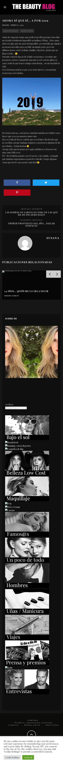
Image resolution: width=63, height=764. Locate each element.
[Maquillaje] (27, 500)
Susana (5, 25)
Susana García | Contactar (32, 377)
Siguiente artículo (31, 220)
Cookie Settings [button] (12, 757)
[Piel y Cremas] (12, 507)
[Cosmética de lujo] (14, 449)
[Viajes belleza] (27, 638)
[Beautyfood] (11, 442)
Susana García (27, 31)
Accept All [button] (28, 757)
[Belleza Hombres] (27, 587)
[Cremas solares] (27, 439)
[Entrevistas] (27, 693)
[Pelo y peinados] (8, 503)
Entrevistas (52, 725)
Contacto (13, 725)
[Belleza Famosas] (27, 535)
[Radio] (9, 667)
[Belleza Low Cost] (27, 474)
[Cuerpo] (10, 510)
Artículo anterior (31, 209)
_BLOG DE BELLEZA (10, 31)
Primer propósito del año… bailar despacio (31, 224)
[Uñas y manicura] (27, 613)
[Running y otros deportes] (18, 445)
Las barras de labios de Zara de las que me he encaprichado (31, 213)
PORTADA (33, 720)
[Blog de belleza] (27, 561)
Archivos (9, 404)
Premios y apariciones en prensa (33, 723)
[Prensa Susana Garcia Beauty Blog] (27, 664)
